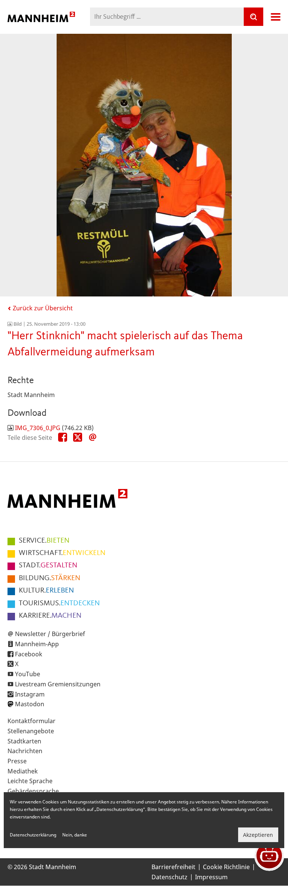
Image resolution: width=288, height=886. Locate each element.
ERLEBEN (46, 590)
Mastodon (29, 704)
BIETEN (44, 541)
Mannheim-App (37, 644)
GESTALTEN (48, 565)
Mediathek (23, 771)
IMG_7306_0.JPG (37, 428)
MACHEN (50, 616)
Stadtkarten (24, 741)
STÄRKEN (49, 578)
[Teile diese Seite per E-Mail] (92, 437)
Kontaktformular (32, 721)
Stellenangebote (31, 731)
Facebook (28, 654)
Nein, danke (74, 835)
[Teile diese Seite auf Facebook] (62, 437)
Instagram (30, 694)
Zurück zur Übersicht (42, 308)
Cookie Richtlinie (226, 867)
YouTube (27, 674)
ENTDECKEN (59, 603)
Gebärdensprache (33, 791)
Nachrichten (25, 751)
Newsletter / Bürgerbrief (50, 634)
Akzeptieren (258, 834)
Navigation (275, 17)
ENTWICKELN (62, 553)
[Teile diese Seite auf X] (77, 437)
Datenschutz (170, 877)
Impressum (211, 877)
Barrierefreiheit (173, 867)
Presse (17, 761)
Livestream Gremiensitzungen (57, 684)
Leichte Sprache (30, 781)
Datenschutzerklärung (33, 835)
